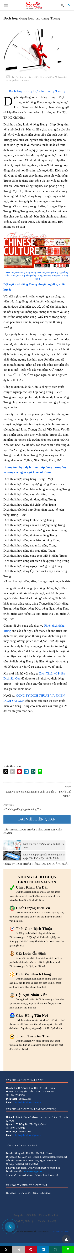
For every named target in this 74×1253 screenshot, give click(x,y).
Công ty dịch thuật (42, 1193)
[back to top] (66, 1239)
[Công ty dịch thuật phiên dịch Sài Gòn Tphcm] (33, 5)
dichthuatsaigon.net (33, 1171)
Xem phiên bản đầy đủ (60, 1231)
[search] (62, 5)
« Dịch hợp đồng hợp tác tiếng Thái (22, 809)
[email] (18, 1249)
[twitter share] (5, 771)
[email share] (12, 771)
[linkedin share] (26, 771)
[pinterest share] (19, 771)
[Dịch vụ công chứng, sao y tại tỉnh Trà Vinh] (12, 845)
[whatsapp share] (33, 771)
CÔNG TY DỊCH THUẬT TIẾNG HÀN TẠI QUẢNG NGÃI (35, 864)
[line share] (40, 771)
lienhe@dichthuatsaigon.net (27, 1102)
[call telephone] (69, 5)
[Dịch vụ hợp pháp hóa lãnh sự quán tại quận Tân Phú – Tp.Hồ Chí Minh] (12, 855)
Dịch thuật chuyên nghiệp (18, 1193)
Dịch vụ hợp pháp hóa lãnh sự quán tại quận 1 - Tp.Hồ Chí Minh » (38, 793)
